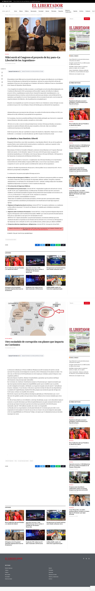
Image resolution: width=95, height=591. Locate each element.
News (31, 460)
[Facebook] (2, 72)
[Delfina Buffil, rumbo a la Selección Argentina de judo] (56, 280)
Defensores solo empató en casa (76, 74)
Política (27, 11)
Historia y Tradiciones (68, 11)
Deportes (60, 11)
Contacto (88, 11)
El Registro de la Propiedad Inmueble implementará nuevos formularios (14, 289)
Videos (21, 11)
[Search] (93, 11)
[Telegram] (2, 82)
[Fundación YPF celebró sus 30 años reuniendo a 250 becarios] (35, 280)
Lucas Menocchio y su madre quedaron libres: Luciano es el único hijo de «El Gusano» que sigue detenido (79, 193)
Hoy (16, 460)
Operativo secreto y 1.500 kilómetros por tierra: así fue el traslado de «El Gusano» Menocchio (35, 270)
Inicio (15, 11)
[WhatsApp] (2, 85)
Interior (47, 11)
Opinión (75, 11)
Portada (6, 14)
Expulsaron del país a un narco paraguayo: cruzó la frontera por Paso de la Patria (78, 102)
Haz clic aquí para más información (38, 229)
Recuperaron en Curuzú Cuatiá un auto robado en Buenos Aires (56, 268)
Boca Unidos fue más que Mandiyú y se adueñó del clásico (27, 1)
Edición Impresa (8, 338)
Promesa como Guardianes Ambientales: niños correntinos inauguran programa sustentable (78, 169)
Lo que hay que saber (11, 239)
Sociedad (41, 11)
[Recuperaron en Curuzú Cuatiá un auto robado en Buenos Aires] (56, 260)
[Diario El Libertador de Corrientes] (47, 6)
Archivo (81, 11)
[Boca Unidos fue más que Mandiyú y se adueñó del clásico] (14, 260)
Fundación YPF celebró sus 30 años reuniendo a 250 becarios (34, 288)
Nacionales (33, 11)
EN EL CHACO (74, 56)
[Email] (2, 79)
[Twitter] (2, 75)
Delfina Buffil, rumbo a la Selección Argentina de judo (54, 288)
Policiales (53, 11)
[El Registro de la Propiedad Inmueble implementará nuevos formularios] (14, 280)
